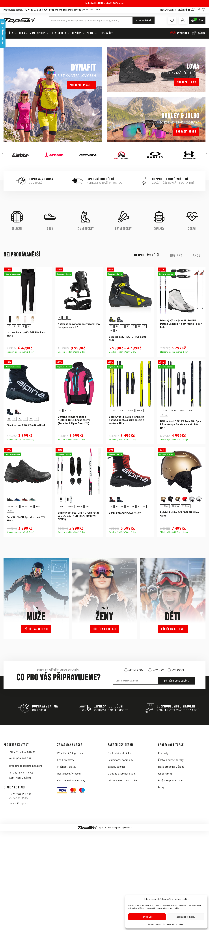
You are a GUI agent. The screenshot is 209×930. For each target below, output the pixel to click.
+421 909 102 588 (20, 758)
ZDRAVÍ (90, 33)
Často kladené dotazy (170, 760)
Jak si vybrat (165, 773)
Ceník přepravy (65, 760)
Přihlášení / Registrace (70, 753)
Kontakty (163, 753)
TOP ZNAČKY (106, 33)
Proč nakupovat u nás (170, 780)
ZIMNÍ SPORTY (38, 33)
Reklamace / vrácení (69, 773)
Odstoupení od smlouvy (71, 780)
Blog (161, 787)
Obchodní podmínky (119, 753)
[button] (172, 20)
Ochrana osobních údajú (173, 924)
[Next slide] (206, 154)
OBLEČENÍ (9, 33)
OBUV (22, 33)
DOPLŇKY (76, 33)
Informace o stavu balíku (122, 780)
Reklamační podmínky (120, 760)
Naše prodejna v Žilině (171, 766)
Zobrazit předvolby (186, 916)
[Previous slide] (2, 154)
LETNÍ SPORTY (58, 33)
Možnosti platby (66, 766)
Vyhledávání (143, 20)
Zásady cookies (154, 924)
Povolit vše (147, 916)
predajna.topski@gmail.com (25, 765)
